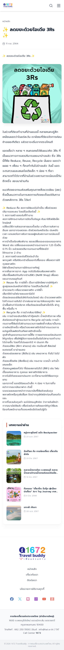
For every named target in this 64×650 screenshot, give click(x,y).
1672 (38, 633)
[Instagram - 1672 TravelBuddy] (36, 599)
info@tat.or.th (46, 629)
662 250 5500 (22, 629)
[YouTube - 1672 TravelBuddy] (44, 599)
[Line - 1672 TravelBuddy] (28, 599)
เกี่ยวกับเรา (32, 575)
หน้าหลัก (32, 569)
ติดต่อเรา (32, 580)
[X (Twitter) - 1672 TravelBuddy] (20, 599)
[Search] (51, 5)
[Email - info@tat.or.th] (52, 599)
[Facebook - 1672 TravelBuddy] (12, 599)
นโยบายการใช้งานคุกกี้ (32, 589)
